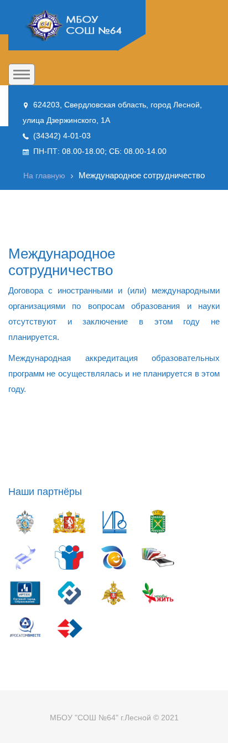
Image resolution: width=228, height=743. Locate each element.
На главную (44, 175)
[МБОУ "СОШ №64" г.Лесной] (77, 25)
